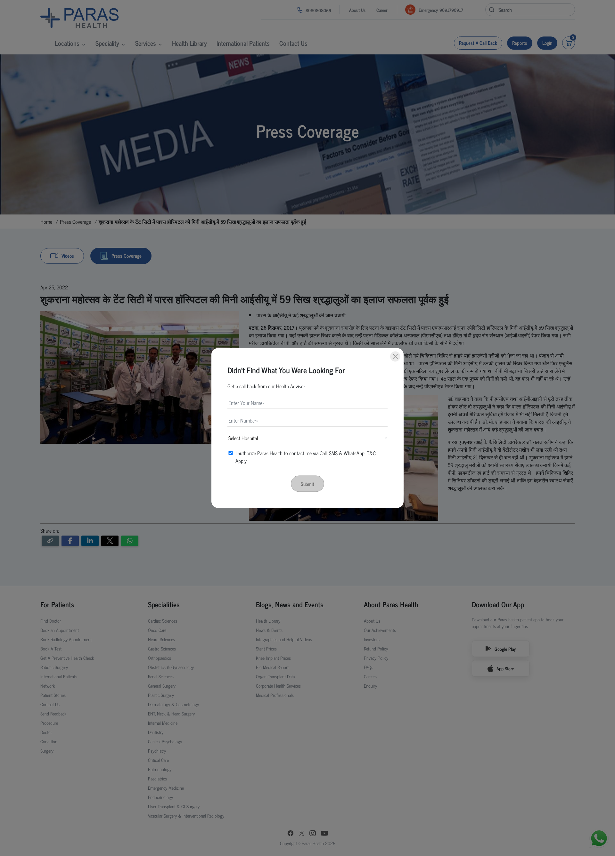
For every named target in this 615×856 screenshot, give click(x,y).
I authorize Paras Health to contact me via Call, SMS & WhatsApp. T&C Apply (305, 456)
